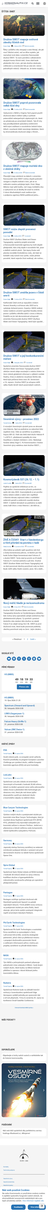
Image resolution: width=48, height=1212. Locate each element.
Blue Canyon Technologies (15, 807)
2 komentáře (30, 546)
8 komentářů (28, 483)
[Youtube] (9, 659)
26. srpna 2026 (19, 959)
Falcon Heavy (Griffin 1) (15, 721)
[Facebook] (14, 659)
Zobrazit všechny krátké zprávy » (24, 1007)
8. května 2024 (17, 236)
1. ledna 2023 (18, 423)
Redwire (7, 983)
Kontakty (6, 1167)
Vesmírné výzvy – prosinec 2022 (21, 419)
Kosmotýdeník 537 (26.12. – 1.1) (21, 479)
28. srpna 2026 (19, 778)
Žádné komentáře (29, 46)
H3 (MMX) (9, 674)
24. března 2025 (17, 173)
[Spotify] (34, 659)
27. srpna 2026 (19, 868)
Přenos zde (24, 687)
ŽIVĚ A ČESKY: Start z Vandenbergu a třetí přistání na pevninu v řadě (23, 541)
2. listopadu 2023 (18, 362)
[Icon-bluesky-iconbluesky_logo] (39, 659)
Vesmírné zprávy (8, 1185)
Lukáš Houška (7, 483)
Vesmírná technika (8, 1182)
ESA (5, 750)
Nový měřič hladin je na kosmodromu (23, 603)
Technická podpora (9, 1170)
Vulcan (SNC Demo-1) (14, 729)
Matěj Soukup (7, 546)
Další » (33, 639)
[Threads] (29, 659)
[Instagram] (19, 659)
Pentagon (7, 892)
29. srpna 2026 (19, 753)
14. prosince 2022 (19, 546)
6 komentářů (28, 423)
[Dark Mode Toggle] (42, 1206)
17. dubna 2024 (17, 299)
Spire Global (9, 865)
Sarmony (7, 840)
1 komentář (27, 236)
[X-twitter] (24, 659)
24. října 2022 (17, 607)
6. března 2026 (17, 46)
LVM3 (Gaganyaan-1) (14, 713)
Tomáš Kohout (7, 423)
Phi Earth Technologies (14, 922)
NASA (6, 955)
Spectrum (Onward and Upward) (19, 705)
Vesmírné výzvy (8, 1178)
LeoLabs (7, 775)
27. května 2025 (17, 109)
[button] (32, 3)
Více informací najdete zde (33, 1201)
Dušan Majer (6, 46)
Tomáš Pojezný (7, 753)
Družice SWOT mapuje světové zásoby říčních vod (20, 41)
